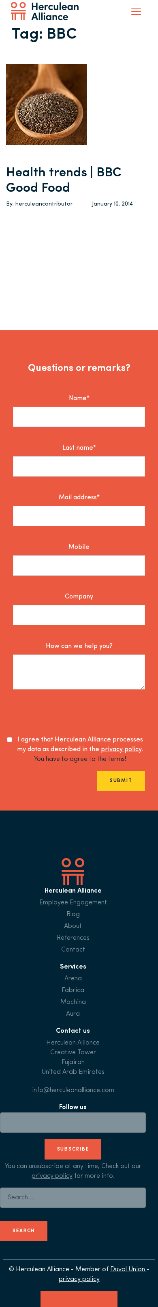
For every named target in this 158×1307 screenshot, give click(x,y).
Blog (73, 914)
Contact (73, 950)
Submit (121, 780)
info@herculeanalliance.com (73, 1090)
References (73, 938)
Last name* (79, 448)
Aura (73, 1014)
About (73, 926)
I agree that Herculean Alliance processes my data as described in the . (80, 745)
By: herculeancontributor (39, 204)
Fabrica (73, 990)
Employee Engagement (73, 903)
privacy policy (121, 749)
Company (79, 597)
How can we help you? (79, 646)
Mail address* (79, 497)
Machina (73, 1002)
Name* (79, 398)
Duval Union (128, 1269)
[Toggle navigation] (136, 11)
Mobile (79, 547)
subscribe (73, 1149)
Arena (73, 978)
